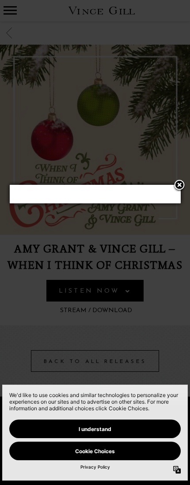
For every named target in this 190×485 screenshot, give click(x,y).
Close (179, 185)
